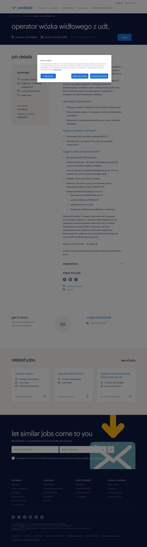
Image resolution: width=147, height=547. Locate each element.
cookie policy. (57, 69)
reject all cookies (80, 76)
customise (48, 76)
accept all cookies (99, 76)
